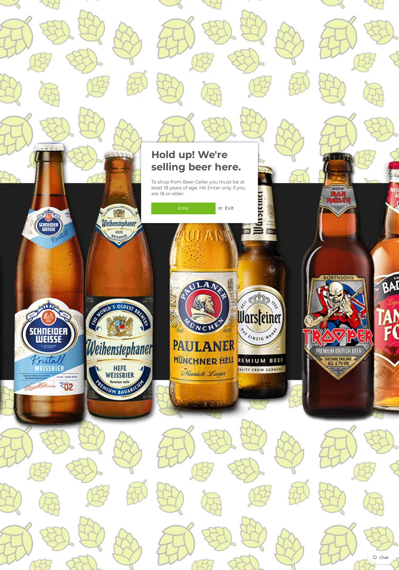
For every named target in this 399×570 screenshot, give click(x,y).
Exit (229, 208)
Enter (183, 208)
